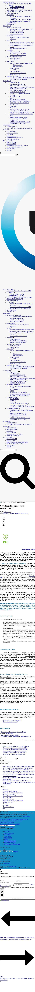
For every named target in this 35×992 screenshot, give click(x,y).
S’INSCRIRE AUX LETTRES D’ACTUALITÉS (17, 145)
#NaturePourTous (14, 60)
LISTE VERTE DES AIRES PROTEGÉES (19, 103)
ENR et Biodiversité (15, 51)
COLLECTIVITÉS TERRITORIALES (18, 85)
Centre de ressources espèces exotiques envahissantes (14, 819)
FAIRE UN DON (11, 148)
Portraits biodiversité (8, 807)
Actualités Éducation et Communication (13, 796)
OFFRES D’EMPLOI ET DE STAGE (15, 147)
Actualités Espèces (8, 797)
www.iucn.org (26, 816)
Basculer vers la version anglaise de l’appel (13, 732)
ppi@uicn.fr (9, 733)
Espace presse (10, 24)
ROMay (15, 69)
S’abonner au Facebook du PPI (10, 735)
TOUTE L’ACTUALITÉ (12, 126)
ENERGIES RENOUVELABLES (17, 92)
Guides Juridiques (17, 65)
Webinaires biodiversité (13, 139)
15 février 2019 (7, 512)
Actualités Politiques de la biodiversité (13, 800)
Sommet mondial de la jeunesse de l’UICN (20, 19)
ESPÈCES (9, 40)
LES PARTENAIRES (11, 23)
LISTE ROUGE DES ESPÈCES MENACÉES (20, 101)
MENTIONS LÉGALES (9, 842)
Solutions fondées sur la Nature (18, 55)
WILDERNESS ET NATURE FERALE (18, 117)
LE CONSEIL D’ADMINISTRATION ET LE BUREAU (19, 10)
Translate (12, 827)
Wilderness (13, 39)
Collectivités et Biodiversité (17, 32)
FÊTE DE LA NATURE (15, 96)
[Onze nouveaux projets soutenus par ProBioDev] (16, 746)
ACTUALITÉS (6, 125)
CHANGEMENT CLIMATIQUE (17, 84)
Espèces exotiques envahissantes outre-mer (11, 821)
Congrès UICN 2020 (8, 802)
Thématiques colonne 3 (12, 397)
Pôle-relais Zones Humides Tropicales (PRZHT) (22, 63)
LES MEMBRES (10, 5)
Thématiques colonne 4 (13, 408)
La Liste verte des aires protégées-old (19, 37)
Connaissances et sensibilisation (18, 73)
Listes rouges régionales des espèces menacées (22, 43)
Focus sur (5, 803)
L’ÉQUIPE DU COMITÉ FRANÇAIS (15, 11)
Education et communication (14, 56)
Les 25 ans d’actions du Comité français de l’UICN (19, 3)
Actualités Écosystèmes (9, 794)
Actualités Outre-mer (8, 799)
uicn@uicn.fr (7, 863)
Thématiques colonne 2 (12, 384)
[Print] (0, 528)
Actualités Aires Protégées (10, 791)
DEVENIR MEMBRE (12, 142)
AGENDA (6, 839)
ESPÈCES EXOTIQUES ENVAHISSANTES (20, 93)
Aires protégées (11, 35)
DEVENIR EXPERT (11, 144)
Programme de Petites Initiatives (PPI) (10, 824)
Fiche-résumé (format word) (10, 722)
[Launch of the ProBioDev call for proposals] (14, 752)
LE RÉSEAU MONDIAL (12, 13)
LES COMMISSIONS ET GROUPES (15, 8)
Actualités (5, 513)
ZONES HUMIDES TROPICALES (18, 123)
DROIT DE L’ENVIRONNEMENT (18, 89)
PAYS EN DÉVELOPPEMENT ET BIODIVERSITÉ (22, 77)
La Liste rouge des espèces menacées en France (22, 42)
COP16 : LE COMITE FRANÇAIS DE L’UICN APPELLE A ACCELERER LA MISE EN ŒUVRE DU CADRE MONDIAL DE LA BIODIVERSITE (19, 782)
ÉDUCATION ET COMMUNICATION (19, 90)
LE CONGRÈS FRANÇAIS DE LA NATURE (20, 21)
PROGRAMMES (7, 26)
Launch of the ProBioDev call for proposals (14, 754)
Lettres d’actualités (11, 131)
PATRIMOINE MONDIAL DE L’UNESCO (20, 109)
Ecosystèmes (10, 50)
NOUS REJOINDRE (8, 140)
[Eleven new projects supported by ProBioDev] (15, 749)
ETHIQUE (12, 95)
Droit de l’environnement (16, 31)
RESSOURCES (6, 129)
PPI (4, 808)
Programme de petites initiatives (18, 79)
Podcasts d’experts (11, 136)
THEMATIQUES (7, 81)
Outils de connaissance (12, 133)
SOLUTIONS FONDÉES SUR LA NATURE (20, 122)
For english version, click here (28, 549)
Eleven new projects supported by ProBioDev (14, 751)
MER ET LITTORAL (14, 104)
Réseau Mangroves (18, 66)
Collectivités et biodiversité (7, 822)
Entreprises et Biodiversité (16, 34)
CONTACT (9, 150)
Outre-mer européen (15, 74)
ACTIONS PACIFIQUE (15, 71)
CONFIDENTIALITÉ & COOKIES (12, 844)
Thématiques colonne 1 (12, 372)
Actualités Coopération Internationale (18, 513)
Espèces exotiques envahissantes (18, 48)
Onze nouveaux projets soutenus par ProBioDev (15, 748)
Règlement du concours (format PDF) (12, 720)
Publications (10, 134)
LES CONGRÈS (10, 15)
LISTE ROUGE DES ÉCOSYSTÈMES (18, 53)
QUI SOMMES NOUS (8, 2)
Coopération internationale (14, 76)
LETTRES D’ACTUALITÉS (10, 841)
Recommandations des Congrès (15, 137)
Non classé (6, 805)
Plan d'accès (12, 866)
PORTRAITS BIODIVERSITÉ (17, 7)
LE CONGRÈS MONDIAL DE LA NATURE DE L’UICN (20, 128)
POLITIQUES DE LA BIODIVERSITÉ (19, 111)
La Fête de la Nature (15, 58)
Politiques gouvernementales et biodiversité (21, 29)
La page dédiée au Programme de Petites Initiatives (16, 736)
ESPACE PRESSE (8, 838)
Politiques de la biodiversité (14, 27)
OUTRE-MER (10, 61)
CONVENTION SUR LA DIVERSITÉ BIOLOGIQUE (22, 87)
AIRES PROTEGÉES (15, 82)
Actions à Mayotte (14, 68)
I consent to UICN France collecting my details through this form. (18, 887)
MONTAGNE (13, 106)
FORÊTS (12, 98)
